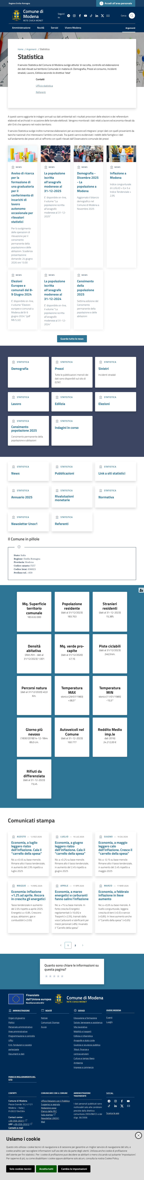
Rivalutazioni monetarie (64, 498)
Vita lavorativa (80, 1027)
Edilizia (60, 404)
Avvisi (44, 1027)
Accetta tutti (46, 1169)
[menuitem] (21, 28)
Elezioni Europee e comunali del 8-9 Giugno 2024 (22, 288)
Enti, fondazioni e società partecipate (20, 1047)
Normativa (106, 497)
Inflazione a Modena (118, 175)
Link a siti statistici (111, 473)
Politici (11, 1022)
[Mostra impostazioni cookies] (141, 590)
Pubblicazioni (64, 473)
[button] (132, 15)
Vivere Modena (113, 1010)
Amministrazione (21, 1010)
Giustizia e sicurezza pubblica (87, 1045)
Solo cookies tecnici (20, 1169)
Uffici (10, 1040)
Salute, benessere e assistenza (88, 1022)
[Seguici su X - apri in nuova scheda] (101, 15)
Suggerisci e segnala (50, 1104)
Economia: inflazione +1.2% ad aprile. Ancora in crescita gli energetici (28, 895)
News (15, 473)
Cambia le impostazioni (74, 1169)
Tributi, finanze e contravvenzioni (81, 1052)
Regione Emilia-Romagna (19, 3)
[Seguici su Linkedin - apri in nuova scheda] (95, 15)
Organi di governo (16, 1018)
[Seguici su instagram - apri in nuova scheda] (73, 15)
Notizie (44, 1018)
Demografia (19, 368)
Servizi (81, 1010)
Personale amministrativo (20, 1027)
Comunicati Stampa (50, 1022)
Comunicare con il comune (54, 1093)
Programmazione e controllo (21, 1036)
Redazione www (48, 1107)
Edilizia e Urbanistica (83, 1036)
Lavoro (16, 404)
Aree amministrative (17, 1031)
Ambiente (78, 1062)
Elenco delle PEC (49, 1111)
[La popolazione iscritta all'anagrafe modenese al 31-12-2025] (55, 154)
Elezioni (104, 404)
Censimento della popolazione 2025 (85, 288)
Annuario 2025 (21, 497)
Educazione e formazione (85, 1018)
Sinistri (103, 368)
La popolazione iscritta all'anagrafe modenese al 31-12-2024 (54, 290)
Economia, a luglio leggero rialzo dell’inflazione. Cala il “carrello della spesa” (26, 848)
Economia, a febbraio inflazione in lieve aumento (113, 895)
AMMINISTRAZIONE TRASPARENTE (82, 1094)
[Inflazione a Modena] (121, 154)
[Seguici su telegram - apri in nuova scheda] (67, 15)
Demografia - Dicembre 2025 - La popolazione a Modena (88, 182)
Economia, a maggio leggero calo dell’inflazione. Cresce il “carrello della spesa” (115, 848)
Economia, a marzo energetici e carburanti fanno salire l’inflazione (71, 895)
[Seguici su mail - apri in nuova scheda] (107, 15)
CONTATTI (12, 1093)
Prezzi (59, 368)
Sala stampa (47, 1114)
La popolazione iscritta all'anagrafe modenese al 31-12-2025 (54, 182)
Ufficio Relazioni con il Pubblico (55, 1100)
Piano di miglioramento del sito (22, 1078)
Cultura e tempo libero (84, 1058)
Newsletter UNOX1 (50, 1118)
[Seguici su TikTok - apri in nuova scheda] (90, 15)
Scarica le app (112, 1113)
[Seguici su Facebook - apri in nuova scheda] (79, 15)
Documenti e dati (16, 1054)
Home (20, 49)
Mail (43, 1121)
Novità (48, 1010)
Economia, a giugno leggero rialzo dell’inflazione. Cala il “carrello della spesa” (70, 848)
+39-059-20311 (16, 1120)
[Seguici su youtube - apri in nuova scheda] (84, 15)
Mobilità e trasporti (82, 1031)
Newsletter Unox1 (24, 524)
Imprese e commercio (84, 1067)
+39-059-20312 (21, 1124)
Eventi (109, 1017)
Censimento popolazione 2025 (24, 428)
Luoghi (109, 1022)
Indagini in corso (67, 427)
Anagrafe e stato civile (84, 1040)
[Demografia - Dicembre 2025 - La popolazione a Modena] (88, 154)
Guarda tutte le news (72, 339)
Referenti (61, 524)
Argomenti (31, 49)
